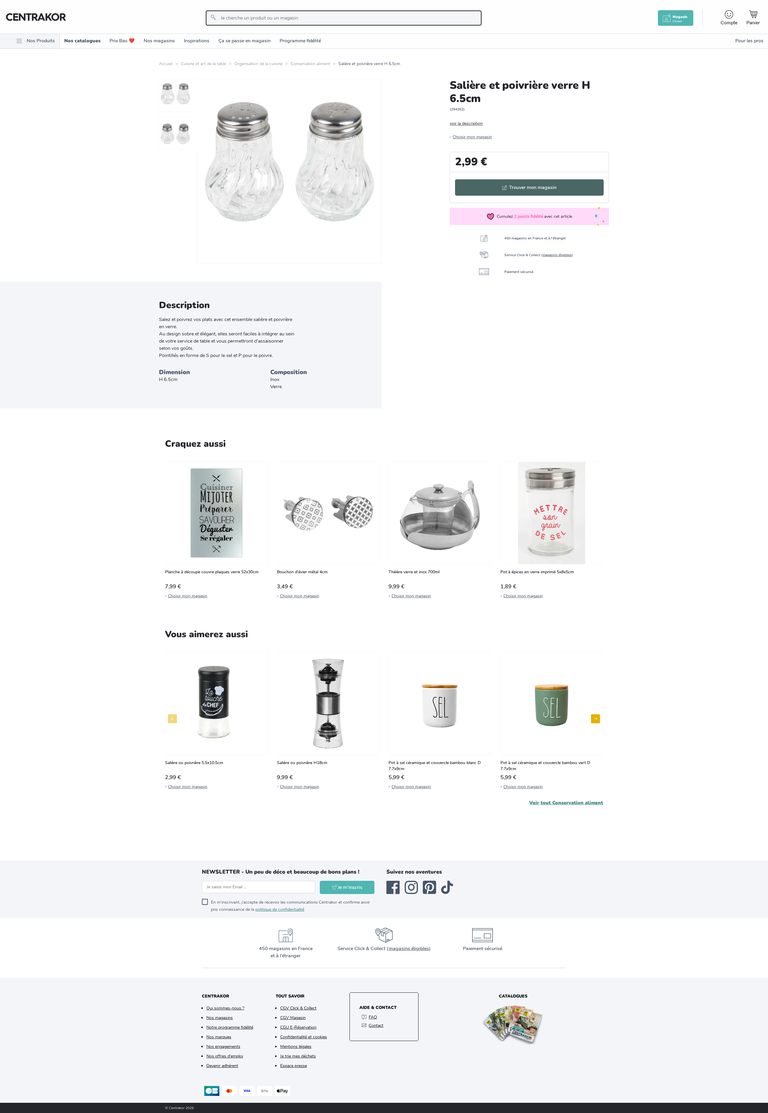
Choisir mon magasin (472, 137)
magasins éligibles (557, 255)
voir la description (466, 123)
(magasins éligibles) (408, 948)
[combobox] (344, 18)
